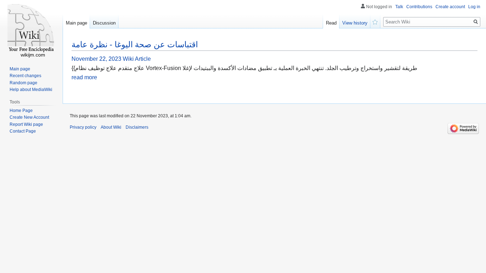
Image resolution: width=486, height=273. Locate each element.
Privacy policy (83, 127)
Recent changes (25, 75)
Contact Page (23, 131)
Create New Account (29, 117)
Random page (23, 82)
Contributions (419, 6)
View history (355, 23)
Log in (474, 6)
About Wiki (111, 127)
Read (331, 23)
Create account (450, 6)
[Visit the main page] (31, 28)
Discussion (104, 23)
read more (84, 77)
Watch (375, 21)
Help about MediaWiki (31, 89)
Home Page (21, 110)
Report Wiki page (26, 124)
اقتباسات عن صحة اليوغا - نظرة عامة (135, 44)
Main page (76, 23)
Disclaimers (137, 127)
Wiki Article (137, 59)
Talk (399, 6)
